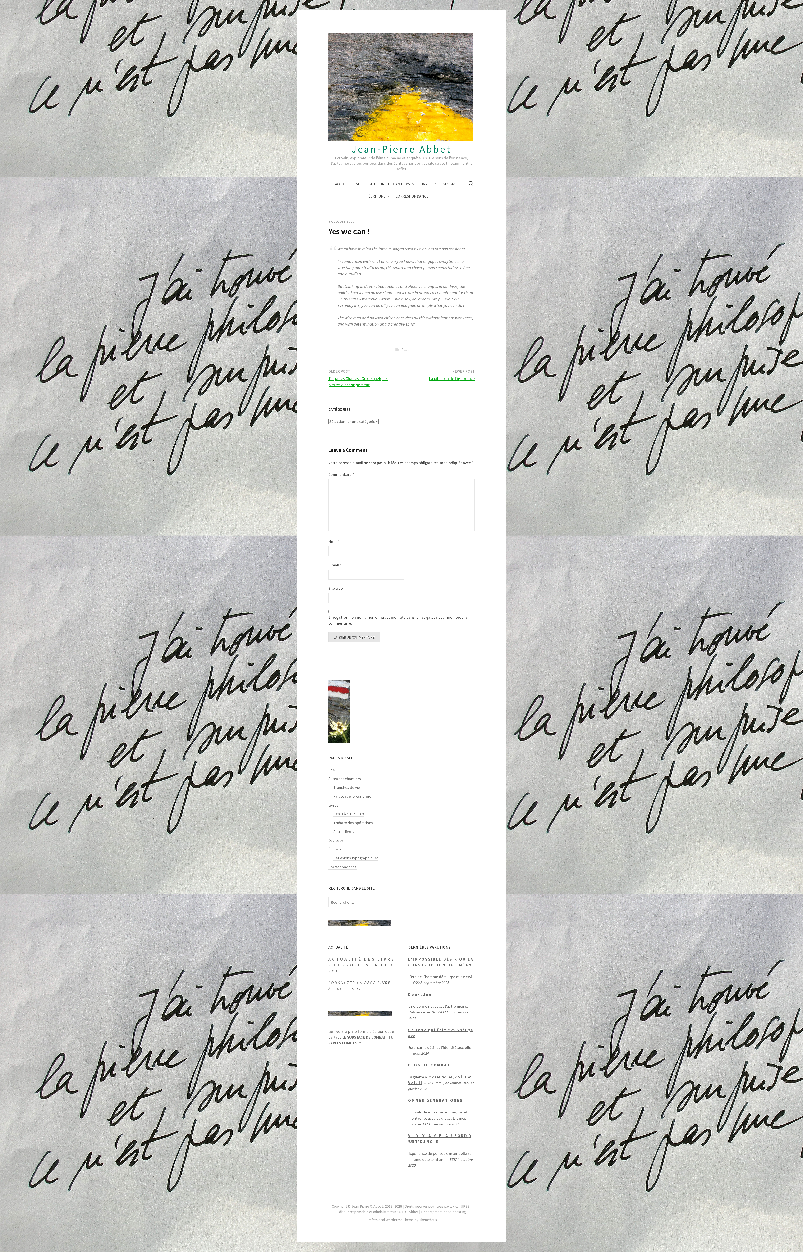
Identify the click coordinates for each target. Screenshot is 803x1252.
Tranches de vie (346, 787)
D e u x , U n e (419, 994)
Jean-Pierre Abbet (401, 149)
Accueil (342, 184)
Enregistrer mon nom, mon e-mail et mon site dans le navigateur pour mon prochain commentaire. (399, 620)
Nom (333, 541)
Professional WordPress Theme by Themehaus (401, 1219)
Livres (426, 184)
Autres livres (343, 831)
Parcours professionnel (352, 796)
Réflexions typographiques (355, 858)
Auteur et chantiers (390, 184)
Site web (335, 588)
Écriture (376, 196)
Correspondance (411, 196)
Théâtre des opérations (353, 822)
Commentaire (341, 474)
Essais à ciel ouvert (348, 814)
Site (359, 184)
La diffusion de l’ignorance (452, 378)
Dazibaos (450, 184)
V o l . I (460, 1077)
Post (405, 349)
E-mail (334, 565)
